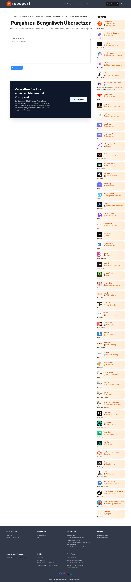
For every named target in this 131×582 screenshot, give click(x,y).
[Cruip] (18, 3)
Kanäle (79, 4)
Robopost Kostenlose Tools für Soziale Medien (28, 16)
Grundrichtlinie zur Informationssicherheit (79, 547)
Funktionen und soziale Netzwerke (47, 565)
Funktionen (68, 4)
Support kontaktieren (12, 537)
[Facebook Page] (60, 573)
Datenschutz (71, 535)
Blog (38, 537)
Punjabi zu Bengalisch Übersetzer (75, 16)
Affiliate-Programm (103, 535)
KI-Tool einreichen (102, 537)
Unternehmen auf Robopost (45, 563)
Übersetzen (16, 68)
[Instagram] (64, 573)
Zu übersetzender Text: (18, 38)
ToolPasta (9, 558)
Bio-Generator (71, 558)
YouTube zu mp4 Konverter (75, 565)
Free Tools (71, 554)
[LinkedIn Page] (71, 573)
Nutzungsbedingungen (74, 540)
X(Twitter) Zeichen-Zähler (75, 563)
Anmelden (99, 4)
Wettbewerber (41, 560)
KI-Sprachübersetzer (53, 16)
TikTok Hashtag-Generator (75, 560)
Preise (89, 4)
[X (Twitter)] (67, 573)
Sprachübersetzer (72, 568)
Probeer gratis (78, 100)
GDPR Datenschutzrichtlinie (75, 537)
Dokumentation (41, 535)
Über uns (9, 535)
